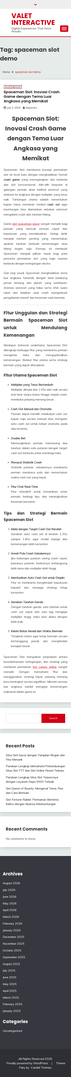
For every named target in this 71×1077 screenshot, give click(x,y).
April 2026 (10, 910)
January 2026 (12, 930)
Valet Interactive (33, 19)
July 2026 (9, 890)
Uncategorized (13, 85)
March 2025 (11, 997)
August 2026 (11, 883)
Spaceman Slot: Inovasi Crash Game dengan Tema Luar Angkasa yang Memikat (32, 96)
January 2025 (12, 1011)
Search (53, 718)
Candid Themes (41, 1067)
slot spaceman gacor (26, 224)
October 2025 (12, 950)
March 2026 (11, 917)
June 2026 (9, 896)
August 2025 (11, 964)
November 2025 (13, 943)
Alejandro (31, 107)
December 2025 (13, 937)
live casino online (44, 667)
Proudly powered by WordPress (27, 1063)
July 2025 (9, 970)
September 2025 (14, 957)
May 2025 (10, 984)
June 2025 (9, 977)
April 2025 (10, 991)
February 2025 (12, 1004)
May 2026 (10, 903)
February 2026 (12, 923)
